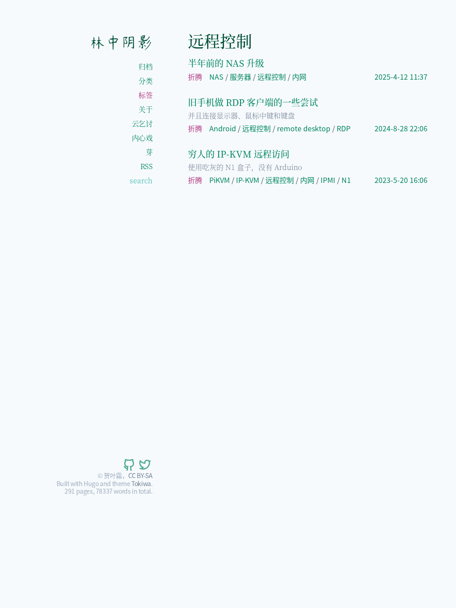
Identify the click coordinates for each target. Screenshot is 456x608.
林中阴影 (120, 42)
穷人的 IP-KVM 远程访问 (238, 153)
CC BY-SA (140, 475)
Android (222, 128)
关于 (145, 109)
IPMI (328, 179)
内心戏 (142, 138)
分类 (145, 81)
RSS (146, 166)
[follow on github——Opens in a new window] (128, 465)
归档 (145, 66)
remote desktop (303, 128)
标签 (145, 95)
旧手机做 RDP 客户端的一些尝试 (253, 102)
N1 (346, 179)
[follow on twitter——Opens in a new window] (144, 465)
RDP (343, 128)
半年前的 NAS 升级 (226, 63)
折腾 (195, 76)
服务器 (240, 76)
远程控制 (271, 76)
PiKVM (219, 179)
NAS (216, 76)
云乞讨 (142, 123)
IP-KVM (247, 179)
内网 (299, 76)
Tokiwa (141, 483)
